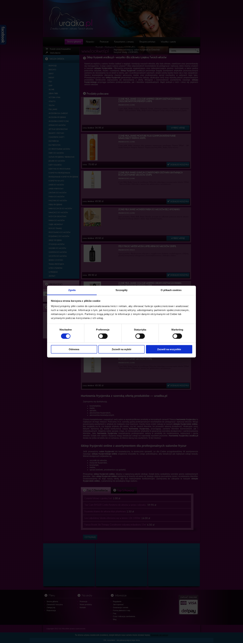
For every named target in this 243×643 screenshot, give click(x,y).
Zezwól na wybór (121, 349)
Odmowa (74, 349)
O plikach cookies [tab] (171, 290)
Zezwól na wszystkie (169, 349)
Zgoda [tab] (72, 290)
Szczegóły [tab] (122, 290)
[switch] (103, 336)
